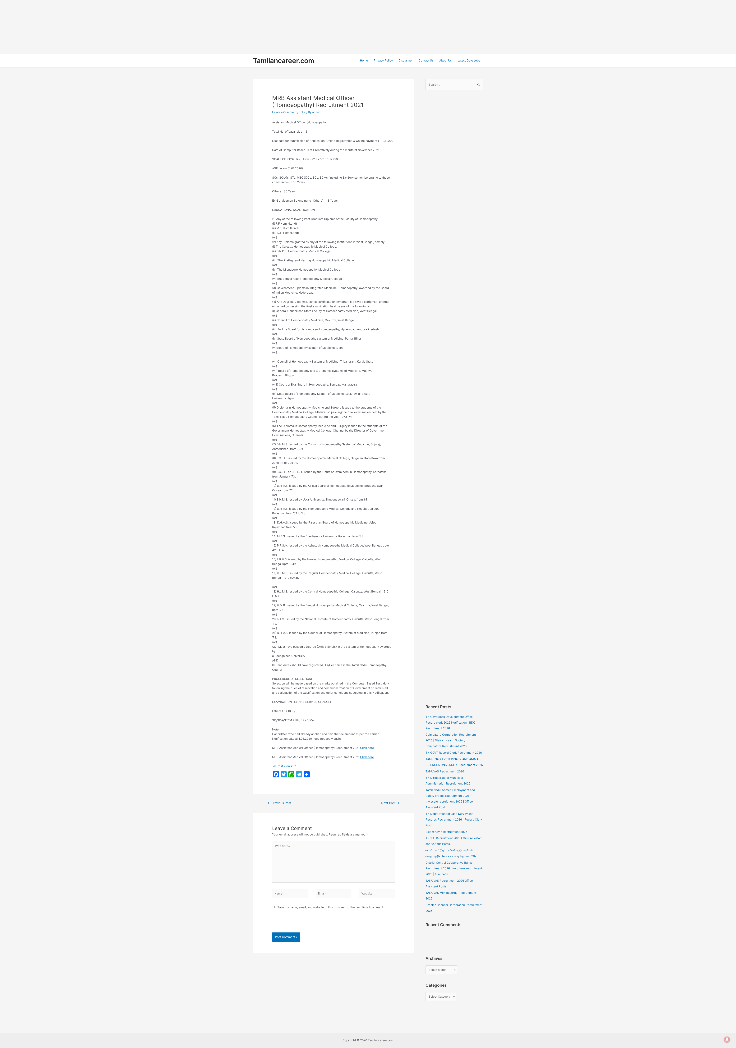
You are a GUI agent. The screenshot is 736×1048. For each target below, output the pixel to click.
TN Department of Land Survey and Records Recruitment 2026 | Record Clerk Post (454, 819)
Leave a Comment (284, 112)
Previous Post (279, 803)
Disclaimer (405, 60)
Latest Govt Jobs (469, 60)
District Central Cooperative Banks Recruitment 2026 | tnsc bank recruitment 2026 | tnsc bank (454, 868)
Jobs (302, 112)
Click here (367, 748)
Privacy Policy (383, 60)
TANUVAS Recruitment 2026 (445, 771)
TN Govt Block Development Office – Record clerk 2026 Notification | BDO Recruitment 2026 (450, 722)
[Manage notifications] (727, 1040)
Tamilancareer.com (283, 61)
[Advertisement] (115, 27)
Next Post (390, 803)
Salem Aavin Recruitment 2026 (446, 832)
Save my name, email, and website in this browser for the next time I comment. (330, 907)
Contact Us (426, 60)
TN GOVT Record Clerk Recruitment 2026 (454, 752)
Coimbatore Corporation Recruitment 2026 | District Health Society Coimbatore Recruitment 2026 (451, 740)
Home (364, 60)
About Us (445, 60)
